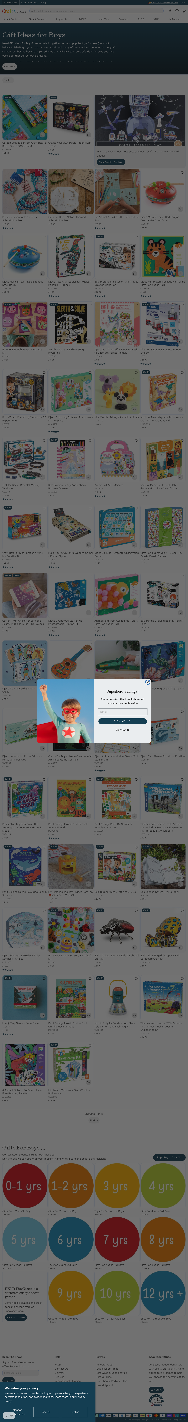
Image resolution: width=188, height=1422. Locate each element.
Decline (75, 1411)
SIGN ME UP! (123, 721)
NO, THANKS (123, 730)
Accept (46, 1411)
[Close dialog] (147, 682)
